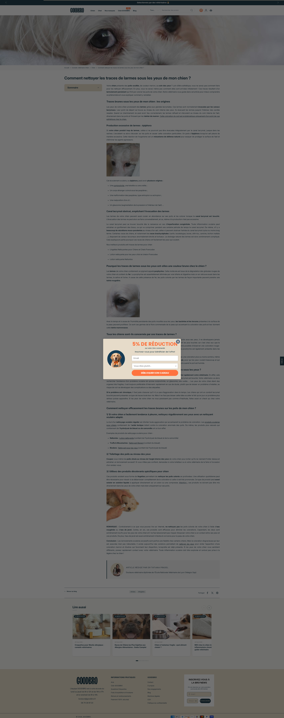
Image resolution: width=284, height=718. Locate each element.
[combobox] (154, 366)
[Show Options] (176, 366)
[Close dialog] (178, 342)
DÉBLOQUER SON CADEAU (155, 372)
